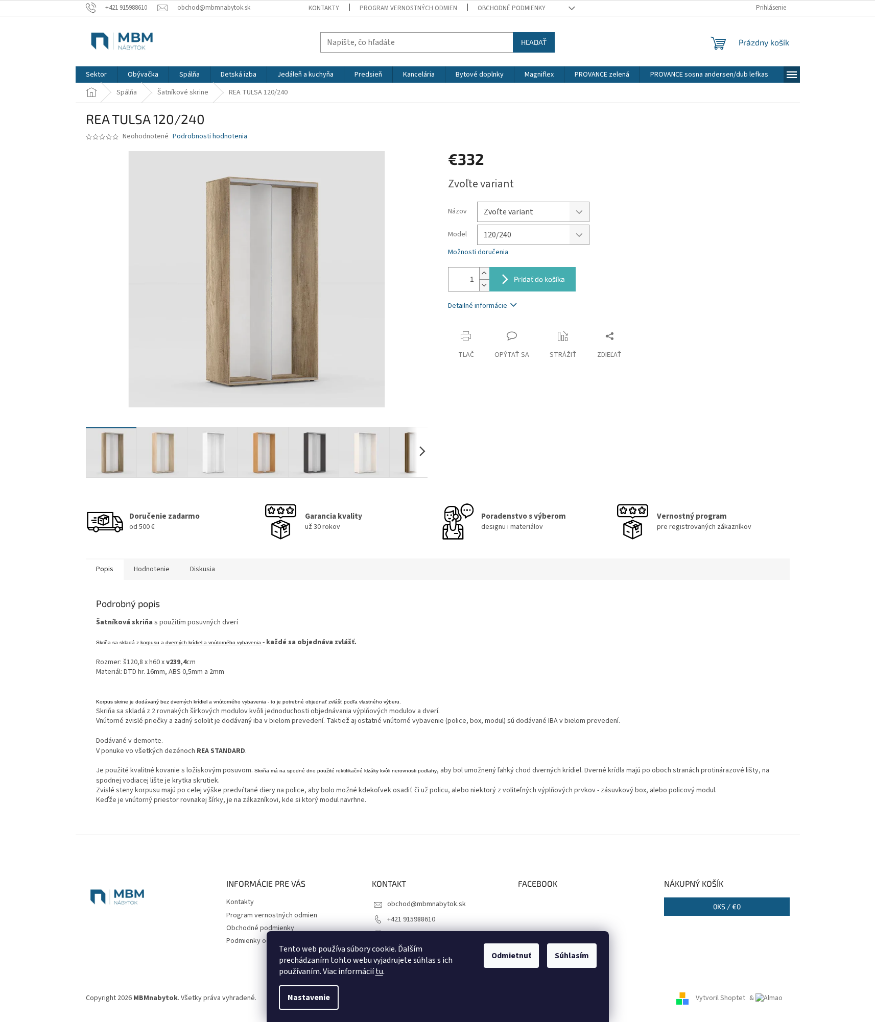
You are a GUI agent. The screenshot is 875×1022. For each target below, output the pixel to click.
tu (379, 971)
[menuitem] (96, 74)
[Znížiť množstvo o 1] (484, 285)
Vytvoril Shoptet (720, 998)
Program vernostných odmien (408, 8)
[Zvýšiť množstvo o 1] (484, 273)
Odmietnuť (511, 955)
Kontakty (324, 8)
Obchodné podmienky (512, 8)
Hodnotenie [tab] (152, 569)
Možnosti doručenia (478, 252)
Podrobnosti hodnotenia (210, 136)
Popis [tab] (104, 569)
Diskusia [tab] (202, 569)
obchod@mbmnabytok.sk (426, 904)
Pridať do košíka (539, 279)
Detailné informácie (477, 306)
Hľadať (534, 42)
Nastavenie (309, 997)
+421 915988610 (411, 919)
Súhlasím (572, 955)
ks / (727, 906)
